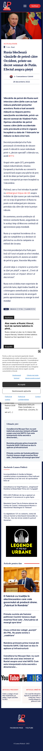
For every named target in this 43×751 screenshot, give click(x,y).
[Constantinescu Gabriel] (12, 76)
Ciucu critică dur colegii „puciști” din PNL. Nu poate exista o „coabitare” (20, 633)
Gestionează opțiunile (21, 391)
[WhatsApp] (13, 88)
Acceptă (21, 384)
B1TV (11, 156)
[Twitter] (27, 747)
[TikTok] (16, 747)
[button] (39, 351)
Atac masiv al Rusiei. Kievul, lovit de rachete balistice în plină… (19, 326)
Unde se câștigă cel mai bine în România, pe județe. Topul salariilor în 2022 (10, 696)
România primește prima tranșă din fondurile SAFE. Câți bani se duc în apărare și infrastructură (22, 445)
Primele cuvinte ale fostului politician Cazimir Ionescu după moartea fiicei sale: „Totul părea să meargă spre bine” (23, 455)
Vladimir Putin (30, 309)
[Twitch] (21, 747)
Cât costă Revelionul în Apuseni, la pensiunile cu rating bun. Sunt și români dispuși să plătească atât (32, 697)
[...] (31, 337)
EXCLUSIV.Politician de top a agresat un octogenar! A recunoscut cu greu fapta (19, 496)
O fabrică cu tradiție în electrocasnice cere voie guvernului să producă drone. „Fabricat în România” (21, 601)
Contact (38, 396)
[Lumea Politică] (21, 718)
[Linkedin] (18, 88)
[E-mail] (29, 88)
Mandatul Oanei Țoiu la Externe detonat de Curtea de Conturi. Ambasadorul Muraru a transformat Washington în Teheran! (20, 505)
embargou (13, 309)
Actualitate (10, 44)
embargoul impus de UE (18, 193)
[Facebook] (4, 747)
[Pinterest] (7, 88)
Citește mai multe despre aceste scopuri (32, 376)
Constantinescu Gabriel (24, 76)
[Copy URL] (40, 88)
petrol (21, 309)
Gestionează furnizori (16, 376)
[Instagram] (10, 747)
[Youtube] (38, 747)
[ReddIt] (24, 88)
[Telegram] (35, 88)
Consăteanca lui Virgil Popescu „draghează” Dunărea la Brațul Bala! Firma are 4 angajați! (21, 488)
